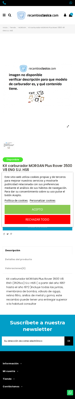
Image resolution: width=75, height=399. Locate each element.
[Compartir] (4, 234)
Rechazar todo (37, 219)
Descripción (12, 250)
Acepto (37, 209)
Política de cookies (16, 200)
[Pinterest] (11, 234)
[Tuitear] (8, 234)
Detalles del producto (18, 259)
